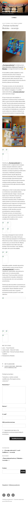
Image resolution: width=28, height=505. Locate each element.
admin (20, 23)
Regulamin (5, 485)
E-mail (4, 414)
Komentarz (6, 384)
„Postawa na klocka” (8, 65)
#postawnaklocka (11, 367)
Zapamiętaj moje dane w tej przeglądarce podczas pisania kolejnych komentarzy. (12, 432)
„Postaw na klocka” (19, 92)
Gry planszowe (10, 364)
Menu (14, 17)
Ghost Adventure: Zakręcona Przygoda (12, 67)
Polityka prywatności (14, 485)
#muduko (19, 366)
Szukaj (4, 468)
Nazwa (4, 406)
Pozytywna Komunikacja (10, 10)
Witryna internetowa (8, 422)
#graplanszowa (10, 366)
